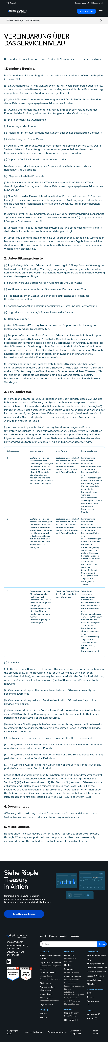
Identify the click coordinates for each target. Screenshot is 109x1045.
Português (74, 936)
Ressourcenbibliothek (97, 955)
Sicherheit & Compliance (75, 1032)
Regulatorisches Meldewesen (47, 988)
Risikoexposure (70, 983)
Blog (89, 959)
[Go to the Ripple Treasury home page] (17, 11)
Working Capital (46, 976)
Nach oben (95, 1032)
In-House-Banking (71, 972)
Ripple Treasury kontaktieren (71, 1014)
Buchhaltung (93, 1001)
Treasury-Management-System (50, 957)
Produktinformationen (97, 967)
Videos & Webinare (95, 976)
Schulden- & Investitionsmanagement (74, 993)
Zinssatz (67, 989)
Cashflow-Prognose (48, 972)
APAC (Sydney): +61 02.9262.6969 (15, 953)
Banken (43, 969)
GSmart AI (69, 955)
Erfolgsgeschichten (95, 963)
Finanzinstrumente (71, 980)
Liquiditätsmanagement (50, 962)
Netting (67, 965)
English (43, 936)
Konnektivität (46, 994)
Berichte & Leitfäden (96, 971)
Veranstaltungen (94, 980)
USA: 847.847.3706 (15, 942)
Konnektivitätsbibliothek (49, 1001)
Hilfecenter (95, 3)
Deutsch (53, 936)
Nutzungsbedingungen (35, 1032)
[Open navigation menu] (101, 11)
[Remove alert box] (101, 20)
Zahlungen (69, 969)
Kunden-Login (80, 3)
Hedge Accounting (71, 998)
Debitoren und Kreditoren (49, 979)
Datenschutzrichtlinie (57, 1032)
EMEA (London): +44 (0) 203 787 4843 (17, 947)
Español (63, 936)
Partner (43, 1013)
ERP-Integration (46, 997)
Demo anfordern (86, 11)
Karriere (90, 1018)
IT (88, 1005)
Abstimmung (45, 983)
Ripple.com (92, 1014)
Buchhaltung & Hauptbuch (50, 966)
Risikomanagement (72, 976)
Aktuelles (91, 984)
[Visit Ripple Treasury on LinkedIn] (10, 961)
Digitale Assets (46, 1004)
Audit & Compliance (72, 1001)
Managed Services (71, 1004)
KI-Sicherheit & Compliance (70, 960)
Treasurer (91, 997)
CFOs (89, 993)
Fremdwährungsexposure (74, 986)
